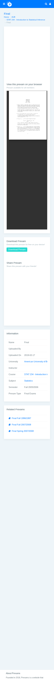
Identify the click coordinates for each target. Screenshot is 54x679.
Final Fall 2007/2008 (21, 425)
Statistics (28, 381)
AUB (13, 17)
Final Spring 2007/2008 (23, 431)
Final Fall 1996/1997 (21, 418)
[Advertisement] (27, 56)
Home (6, 17)
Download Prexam (17, 249)
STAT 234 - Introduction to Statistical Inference (26, 20)
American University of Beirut (37, 361)
